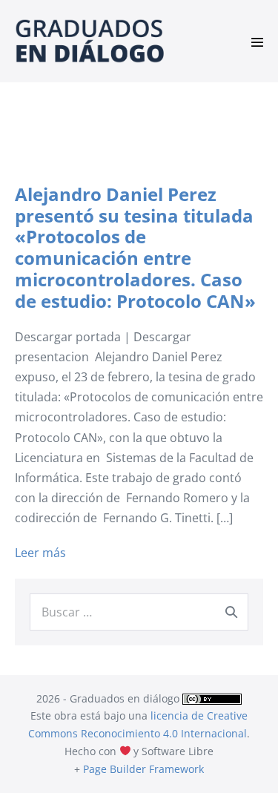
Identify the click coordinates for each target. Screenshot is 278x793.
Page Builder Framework (143, 769)
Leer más (40, 553)
